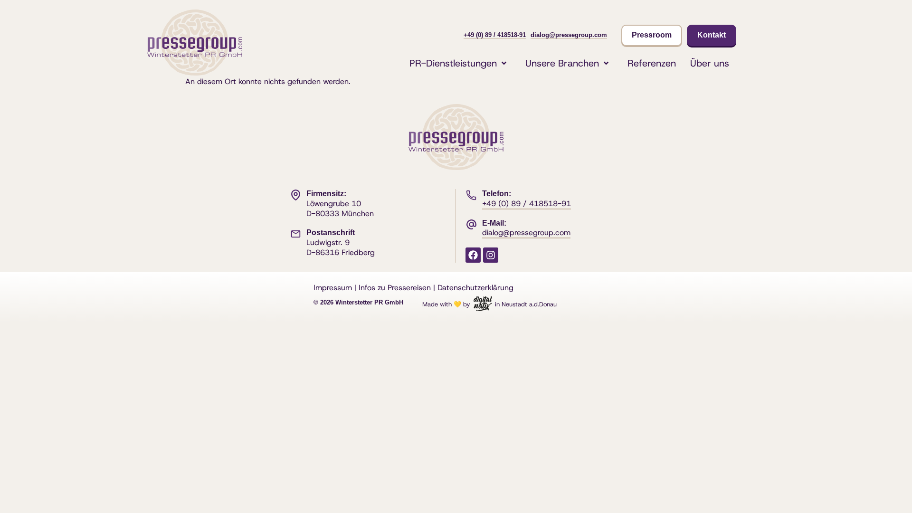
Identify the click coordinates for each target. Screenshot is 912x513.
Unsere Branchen (562, 63)
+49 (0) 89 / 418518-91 (495, 34)
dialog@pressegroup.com (569, 34)
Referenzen (651, 63)
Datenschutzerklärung (475, 288)
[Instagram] (490, 255)
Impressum (333, 288)
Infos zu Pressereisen (395, 288)
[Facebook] (473, 255)
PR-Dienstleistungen (453, 63)
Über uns (709, 63)
